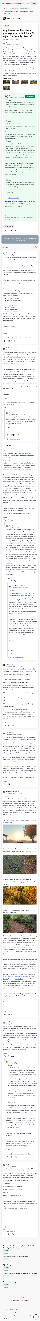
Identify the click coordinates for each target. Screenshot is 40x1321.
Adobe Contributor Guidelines (10, 976)
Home (5, 8)
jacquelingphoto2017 (17, 585)
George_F (8, 732)
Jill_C (10, 412)
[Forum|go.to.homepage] (13, 3)
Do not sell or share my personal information (24, 1315)
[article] (20, 297)
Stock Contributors (24, 8)
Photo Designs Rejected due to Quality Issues (15, 1256)
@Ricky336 (21, 593)
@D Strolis (7, 796)
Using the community (9, 1312)
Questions (6, 10)
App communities (14, 8)
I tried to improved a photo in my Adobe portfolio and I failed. (20, 1273)
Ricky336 (8, 446)
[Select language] (28, 3)
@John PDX (13, 590)
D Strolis (8, 42)
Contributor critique (8, 226)
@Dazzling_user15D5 (13, 198)
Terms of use (18, 1312)
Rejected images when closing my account (14, 1265)
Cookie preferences (8, 1315)
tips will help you (19, 979)
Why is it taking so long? (9, 1282)
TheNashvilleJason (11, 348)
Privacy (24, 1312)
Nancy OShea (9, 253)
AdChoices (7, 1318)
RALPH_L (8, 664)
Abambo (9, 95)
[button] (3, 4)
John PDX (11, 525)
